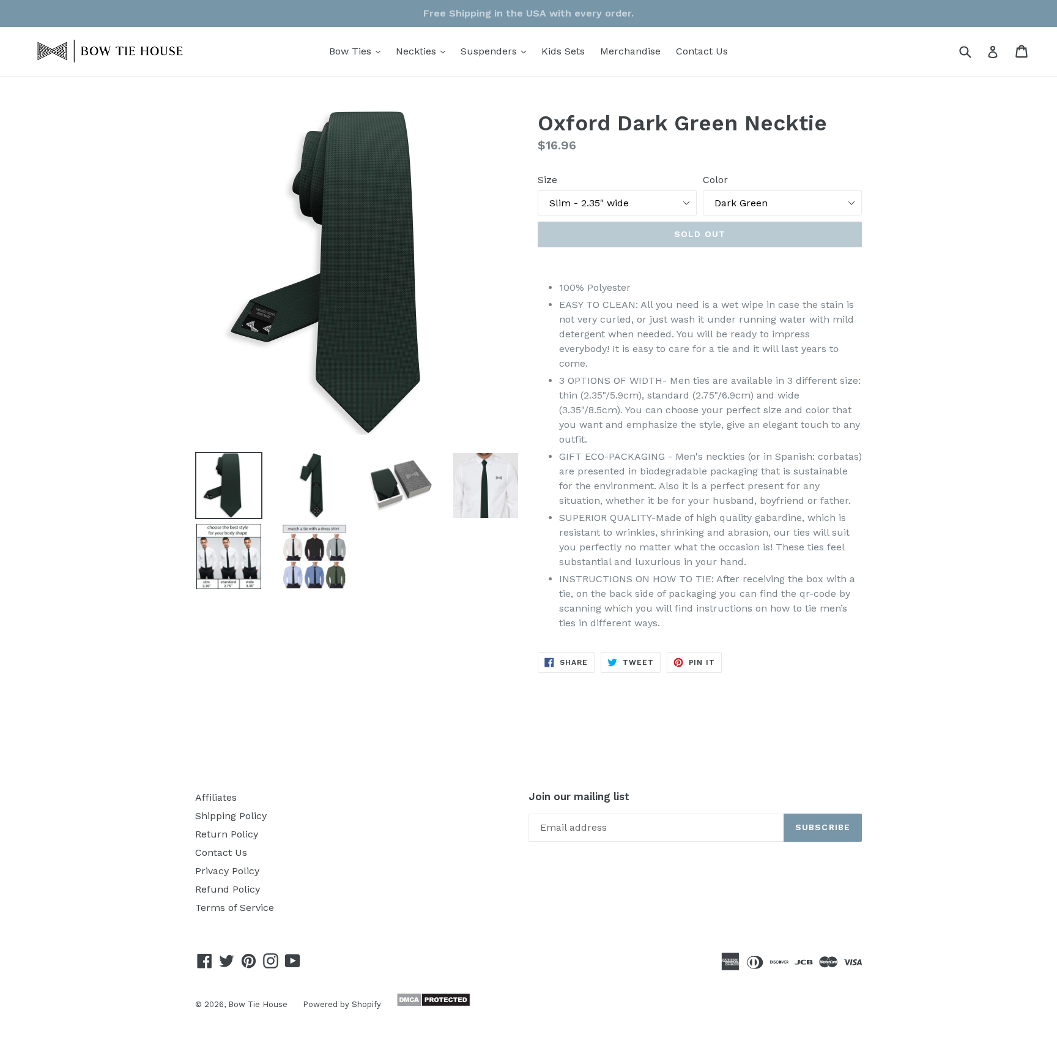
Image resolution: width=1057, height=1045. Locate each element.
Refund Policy (227, 889)
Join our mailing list (578, 796)
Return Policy (226, 834)
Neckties (423, 51)
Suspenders (496, 51)
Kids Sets (563, 51)
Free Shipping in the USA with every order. (528, 13)
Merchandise (630, 51)
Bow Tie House (257, 1004)
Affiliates (216, 797)
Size (547, 179)
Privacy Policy (227, 871)
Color (715, 179)
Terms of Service (234, 907)
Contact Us (702, 51)
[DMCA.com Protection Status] (431, 1003)
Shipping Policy (231, 816)
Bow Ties (358, 51)
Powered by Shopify (342, 1004)
